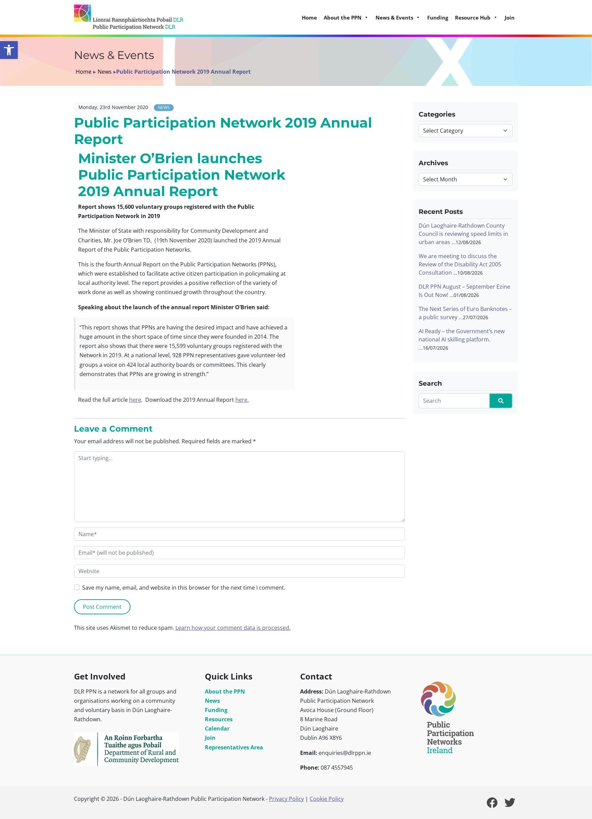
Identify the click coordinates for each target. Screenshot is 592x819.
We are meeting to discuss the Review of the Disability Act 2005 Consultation (460, 264)
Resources (219, 719)
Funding (437, 17)
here (135, 400)
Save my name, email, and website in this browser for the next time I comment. (183, 587)
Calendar (217, 728)
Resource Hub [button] (473, 17)
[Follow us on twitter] (510, 804)
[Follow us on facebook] (492, 804)
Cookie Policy (327, 799)
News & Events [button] (394, 17)
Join (510, 17)
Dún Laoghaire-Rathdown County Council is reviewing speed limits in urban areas (463, 234)
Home (309, 17)
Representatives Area (234, 747)
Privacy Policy (286, 799)
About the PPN (225, 691)
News (105, 71)
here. (242, 400)
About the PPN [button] (342, 17)
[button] (9, 50)
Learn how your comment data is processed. (233, 627)
